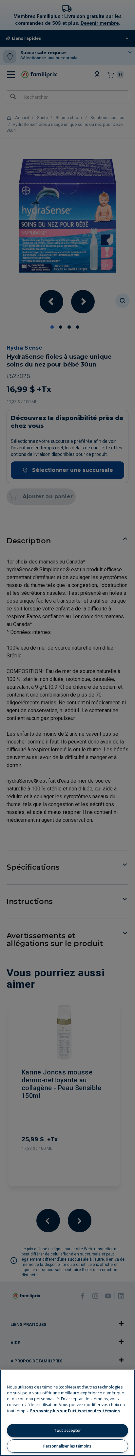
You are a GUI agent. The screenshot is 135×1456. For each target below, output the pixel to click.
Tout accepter (67, 1430)
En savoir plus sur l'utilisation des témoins (75, 1411)
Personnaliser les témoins (67, 1446)
